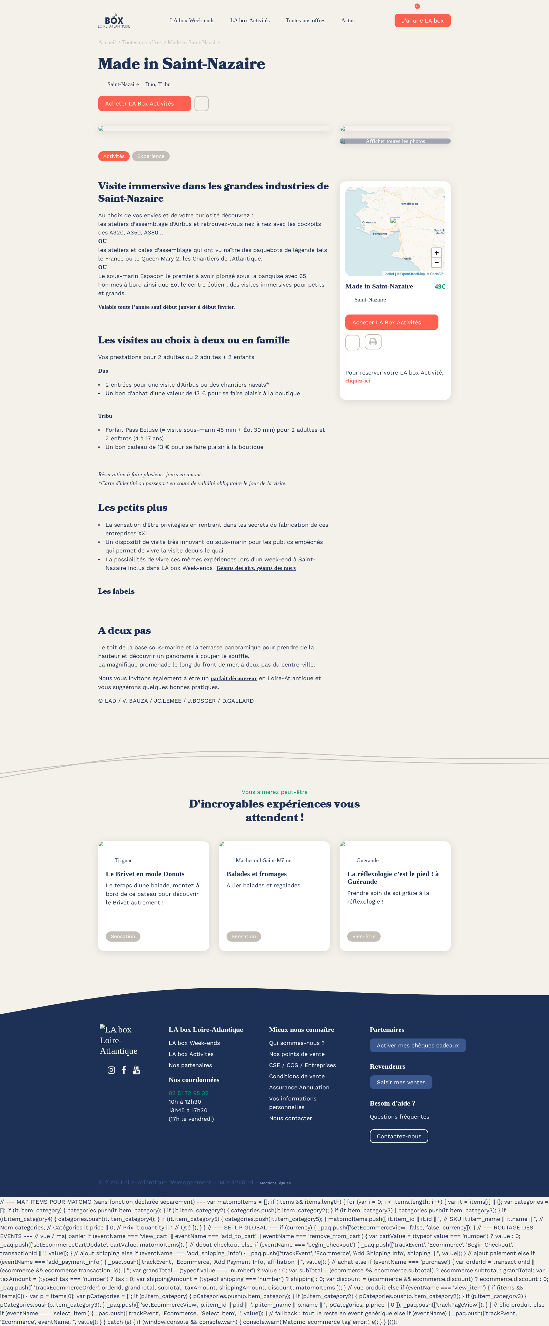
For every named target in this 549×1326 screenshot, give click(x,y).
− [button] (437, 262)
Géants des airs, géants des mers (256, 568)
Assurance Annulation (299, 1087)
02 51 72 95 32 (189, 1093)
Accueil (107, 42)
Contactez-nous (399, 1136)
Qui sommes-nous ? (297, 1042)
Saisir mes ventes (401, 1082)
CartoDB (437, 273)
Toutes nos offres (305, 20)
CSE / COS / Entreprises (302, 1065)
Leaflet (388, 273)
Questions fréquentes (399, 1116)
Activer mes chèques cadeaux (418, 1045)
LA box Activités (250, 20)
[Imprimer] (373, 341)
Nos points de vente (297, 1054)
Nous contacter (290, 1118)
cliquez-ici (357, 380)
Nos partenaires (190, 1065)
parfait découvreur (234, 678)
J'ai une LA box (423, 20)
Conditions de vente (297, 1076)
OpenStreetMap (412, 273)
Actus (348, 20)
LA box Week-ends (192, 20)
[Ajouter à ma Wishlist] (201, 103)
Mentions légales (275, 1183)
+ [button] (437, 252)
